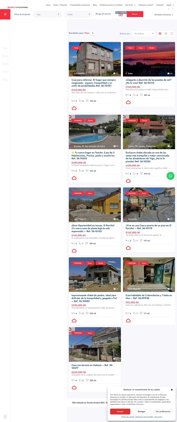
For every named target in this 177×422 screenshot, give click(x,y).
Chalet (5, 64)
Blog (95, 5)
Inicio (48, 5)
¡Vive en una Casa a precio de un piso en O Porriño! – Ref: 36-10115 (148, 227)
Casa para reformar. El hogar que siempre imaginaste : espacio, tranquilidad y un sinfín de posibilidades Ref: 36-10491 (94, 82)
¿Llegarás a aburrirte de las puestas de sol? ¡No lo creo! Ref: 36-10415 (148, 81)
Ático (5, 79)
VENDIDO (78, 120)
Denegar (141, 411)
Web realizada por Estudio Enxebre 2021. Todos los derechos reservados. (101, 402)
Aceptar (120, 411)
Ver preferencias (163, 411)
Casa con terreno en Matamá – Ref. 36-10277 (92, 367)
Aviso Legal (158, 417)
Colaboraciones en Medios (111, 5)
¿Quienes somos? (145, 5)
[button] (172, 389)
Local (5, 71)
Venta (76, 48)
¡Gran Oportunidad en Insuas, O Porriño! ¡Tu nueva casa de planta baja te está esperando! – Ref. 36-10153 (93, 228)
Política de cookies (127, 417)
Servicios (129, 5)
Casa (5, 56)
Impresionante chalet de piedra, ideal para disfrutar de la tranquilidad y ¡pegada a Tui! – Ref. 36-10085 (94, 298)
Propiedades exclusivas (80, 5)
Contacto (160, 5)
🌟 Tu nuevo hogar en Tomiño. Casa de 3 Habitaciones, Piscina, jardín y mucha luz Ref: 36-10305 (93, 155)
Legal (169, 5)
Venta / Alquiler (60, 5)
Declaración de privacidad (144, 417)
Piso (5, 48)
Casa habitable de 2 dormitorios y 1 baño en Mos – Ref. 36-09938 (149, 297)
